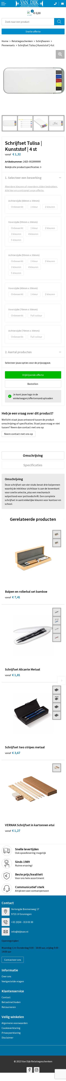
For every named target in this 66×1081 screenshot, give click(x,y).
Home (5, 41)
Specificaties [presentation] (32, 465)
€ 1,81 (12, 675)
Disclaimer (7, 1037)
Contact (6, 997)
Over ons (6, 976)
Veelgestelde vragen (13, 981)
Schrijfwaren (43, 41)
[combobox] (28, 21)
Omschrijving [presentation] (33, 455)
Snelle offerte (33, 31)
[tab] (33, 455)
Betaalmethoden (11, 1002)
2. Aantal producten (18, 352)
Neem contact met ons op (18, 433)
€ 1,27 (12, 831)
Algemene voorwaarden (15, 1023)
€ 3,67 (12, 753)
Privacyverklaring (11, 1032)
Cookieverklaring (11, 1028)
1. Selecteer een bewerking (23, 178)
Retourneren (9, 1007)
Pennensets (8, 45)
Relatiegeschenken (22, 41)
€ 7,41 (12, 597)
